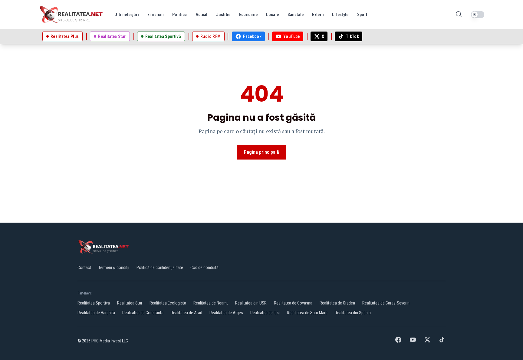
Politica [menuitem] (179, 14)
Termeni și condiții (113, 267)
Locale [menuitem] (272, 14)
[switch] (477, 14)
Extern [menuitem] (318, 14)
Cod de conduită (204, 267)
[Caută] (459, 14)
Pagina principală (261, 152)
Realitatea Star (129, 303)
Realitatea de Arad (186, 312)
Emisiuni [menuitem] (155, 14)
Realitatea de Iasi (265, 312)
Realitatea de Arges (226, 312)
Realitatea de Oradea (337, 303)
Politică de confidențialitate (160, 267)
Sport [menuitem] (362, 14)
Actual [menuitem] (202, 14)
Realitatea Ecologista (168, 303)
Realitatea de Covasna (293, 303)
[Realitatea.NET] (72, 14)
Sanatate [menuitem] (296, 14)
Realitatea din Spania (353, 312)
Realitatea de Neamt (210, 303)
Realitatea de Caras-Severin (386, 303)
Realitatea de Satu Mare (307, 312)
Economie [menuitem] (248, 14)
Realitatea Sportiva (93, 303)
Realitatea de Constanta (142, 312)
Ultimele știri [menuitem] (126, 14)
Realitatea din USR (251, 303)
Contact (84, 267)
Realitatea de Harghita (96, 312)
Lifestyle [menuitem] (340, 14)
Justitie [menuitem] (223, 14)
